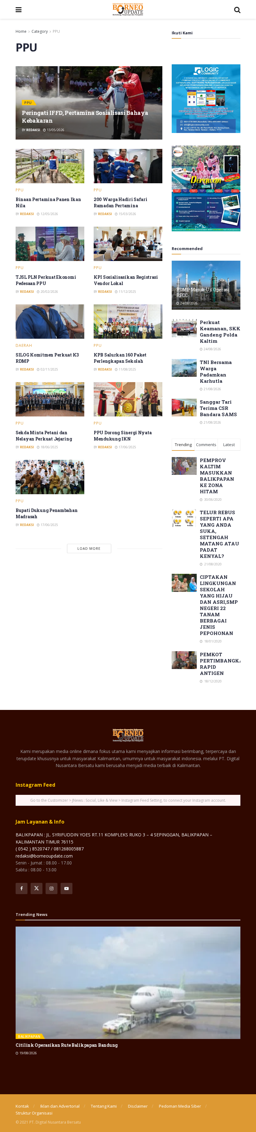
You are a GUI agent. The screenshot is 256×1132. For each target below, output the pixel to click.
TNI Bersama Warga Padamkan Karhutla (216, 371)
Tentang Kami (104, 1106)
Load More (89, 548)
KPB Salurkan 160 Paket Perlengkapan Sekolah (120, 358)
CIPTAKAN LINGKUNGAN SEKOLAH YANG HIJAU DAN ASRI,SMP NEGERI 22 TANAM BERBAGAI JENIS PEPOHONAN (219, 605)
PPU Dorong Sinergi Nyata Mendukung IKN (122, 436)
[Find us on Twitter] (36, 888)
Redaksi (33, 130)
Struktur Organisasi (34, 1113)
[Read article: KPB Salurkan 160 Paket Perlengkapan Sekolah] (128, 321)
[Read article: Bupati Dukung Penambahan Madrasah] (50, 477)
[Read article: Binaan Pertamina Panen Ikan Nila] (50, 166)
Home (21, 31)
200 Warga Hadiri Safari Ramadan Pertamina (120, 202)
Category (40, 31)
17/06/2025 (127, 447)
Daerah (24, 345)
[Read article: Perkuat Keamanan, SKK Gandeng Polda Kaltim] (184, 328)
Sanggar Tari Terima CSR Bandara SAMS (218, 408)
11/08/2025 (127, 369)
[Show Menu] (19, 9)
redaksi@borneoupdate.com (44, 856)
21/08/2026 (212, 389)
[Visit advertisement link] (206, 98)
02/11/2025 (49, 369)
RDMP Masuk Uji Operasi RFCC (203, 292)
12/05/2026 (49, 214)
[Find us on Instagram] (51, 888)
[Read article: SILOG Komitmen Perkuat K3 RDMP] (50, 321)
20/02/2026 (49, 291)
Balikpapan (29, 1036)
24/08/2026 (188, 303)
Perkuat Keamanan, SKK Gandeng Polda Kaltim (220, 331)
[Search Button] (237, 9)
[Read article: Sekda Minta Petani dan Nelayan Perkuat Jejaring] (50, 399)
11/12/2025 (127, 291)
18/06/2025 (49, 447)
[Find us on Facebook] (21, 888)
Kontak (22, 1106)
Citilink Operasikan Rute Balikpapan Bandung (67, 1045)
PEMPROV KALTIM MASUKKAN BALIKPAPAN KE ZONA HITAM (217, 476)
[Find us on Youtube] (66, 888)
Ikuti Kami (182, 33)
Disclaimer (138, 1106)
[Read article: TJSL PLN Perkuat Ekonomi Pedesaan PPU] (50, 244)
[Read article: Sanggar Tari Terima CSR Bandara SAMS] (184, 407)
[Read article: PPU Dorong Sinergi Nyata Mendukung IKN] (128, 399)
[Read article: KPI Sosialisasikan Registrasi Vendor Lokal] (128, 244)
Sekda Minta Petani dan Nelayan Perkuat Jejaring (44, 436)
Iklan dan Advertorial (60, 1106)
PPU (56, 31)
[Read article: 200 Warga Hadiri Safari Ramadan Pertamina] (128, 166)
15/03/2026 (127, 214)
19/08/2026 (27, 1053)
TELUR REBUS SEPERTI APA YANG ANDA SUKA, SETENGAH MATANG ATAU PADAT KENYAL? (219, 534)
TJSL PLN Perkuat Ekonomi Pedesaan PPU (46, 280)
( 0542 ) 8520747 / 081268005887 (50, 849)
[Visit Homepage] (128, 9)
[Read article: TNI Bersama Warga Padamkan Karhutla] (184, 368)
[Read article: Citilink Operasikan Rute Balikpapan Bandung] (128, 983)
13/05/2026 (55, 130)
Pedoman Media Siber (180, 1106)
